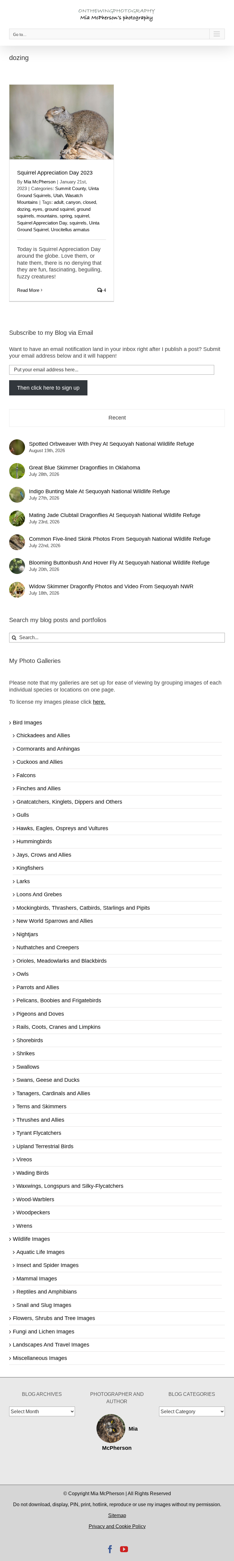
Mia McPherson (39, 181)
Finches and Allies (38, 788)
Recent (117, 418)
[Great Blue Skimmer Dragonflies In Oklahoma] (17, 466)
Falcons (26, 775)
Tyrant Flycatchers (38, 1133)
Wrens (24, 1226)
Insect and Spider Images (47, 1265)
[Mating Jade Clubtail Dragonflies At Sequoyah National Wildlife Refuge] (17, 514)
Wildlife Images (31, 1239)
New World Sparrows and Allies (54, 921)
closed (89, 202)
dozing (23, 209)
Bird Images (27, 723)
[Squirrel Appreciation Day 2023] (61, 122)
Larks (23, 881)
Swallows (27, 1067)
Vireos (24, 1159)
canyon (73, 202)
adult (58, 202)
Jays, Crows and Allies (43, 855)
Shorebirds (29, 1040)
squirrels (78, 222)
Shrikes (25, 1053)
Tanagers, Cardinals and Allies (53, 1093)
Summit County (70, 188)
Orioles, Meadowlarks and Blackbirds (61, 961)
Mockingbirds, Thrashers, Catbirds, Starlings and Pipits (83, 908)
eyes (37, 209)
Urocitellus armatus (70, 229)
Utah (58, 195)
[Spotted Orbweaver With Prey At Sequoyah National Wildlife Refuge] (17, 443)
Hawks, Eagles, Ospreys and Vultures (62, 828)
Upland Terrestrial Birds (44, 1146)
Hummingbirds (34, 841)
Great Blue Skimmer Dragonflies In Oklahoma (84, 468)
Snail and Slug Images (43, 1305)
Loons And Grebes (39, 894)
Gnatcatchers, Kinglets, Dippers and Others (69, 802)
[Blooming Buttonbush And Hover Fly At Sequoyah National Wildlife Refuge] (17, 561)
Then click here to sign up (48, 388)
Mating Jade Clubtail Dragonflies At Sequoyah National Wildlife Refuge (114, 515)
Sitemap (117, 1515)
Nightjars (27, 934)
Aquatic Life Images (40, 1252)
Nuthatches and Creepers (47, 947)
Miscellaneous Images (40, 1358)
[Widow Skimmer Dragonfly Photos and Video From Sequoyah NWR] (17, 585)
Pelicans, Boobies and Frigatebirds (58, 1000)
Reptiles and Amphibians (46, 1292)
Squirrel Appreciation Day (42, 222)
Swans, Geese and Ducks (48, 1080)
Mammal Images (36, 1279)
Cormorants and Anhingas (48, 749)
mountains (47, 215)
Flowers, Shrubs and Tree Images (54, 1318)
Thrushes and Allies (40, 1120)
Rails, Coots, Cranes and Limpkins (58, 1027)
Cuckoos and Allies (39, 762)
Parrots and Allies (37, 987)
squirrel (81, 215)
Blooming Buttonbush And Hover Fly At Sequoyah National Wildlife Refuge (119, 563)
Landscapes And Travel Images (51, 1345)
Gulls (22, 815)
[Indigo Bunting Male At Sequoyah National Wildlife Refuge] (17, 490)
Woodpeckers (33, 1212)
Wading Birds (32, 1173)
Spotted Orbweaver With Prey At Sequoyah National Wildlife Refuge (111, 444)
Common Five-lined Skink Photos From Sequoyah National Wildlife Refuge (120, 539)
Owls (22, 974)
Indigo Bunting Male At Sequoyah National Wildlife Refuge (99, 491)
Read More (28, 290)
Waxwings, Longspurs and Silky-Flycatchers (69, 1186)
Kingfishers (30, 868)
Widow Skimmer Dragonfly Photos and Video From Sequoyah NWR (111, 586)
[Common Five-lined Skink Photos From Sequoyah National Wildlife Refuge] (17, 538)
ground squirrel (59, 209)
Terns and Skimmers (41, 1106)
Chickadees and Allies (43, 735)
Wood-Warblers (35, 1199)
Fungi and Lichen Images (43, 1332)
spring (66, 215)
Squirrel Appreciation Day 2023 (55, 173)
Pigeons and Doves (40, 1014)
